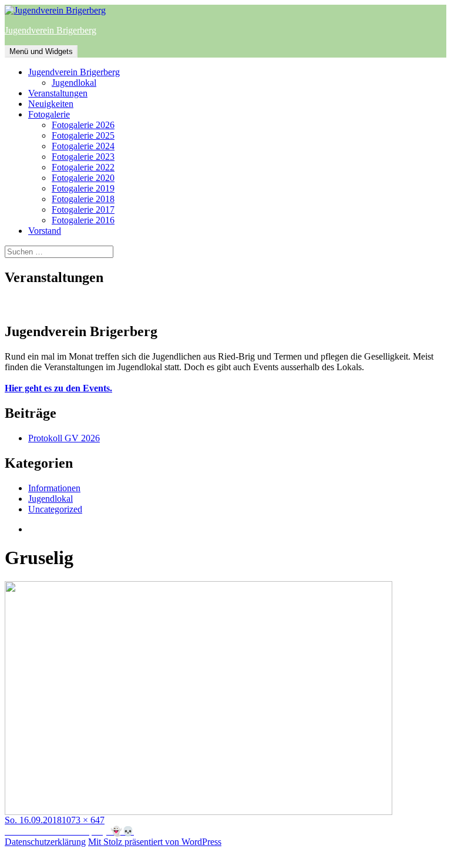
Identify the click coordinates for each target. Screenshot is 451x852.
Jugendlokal (74, 83)
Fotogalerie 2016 (83, 220)
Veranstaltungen (57, 93)
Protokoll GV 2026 (64, 438)
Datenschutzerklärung (45, 842)
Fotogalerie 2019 (83, 188)
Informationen (54, 488)
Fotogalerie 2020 (83, 178)
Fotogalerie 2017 (83, 209)
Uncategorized (55, 509)
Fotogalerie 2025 (83, 135)
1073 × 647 (83, 820)
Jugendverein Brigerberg (50, 30)
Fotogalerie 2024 (83, 146)
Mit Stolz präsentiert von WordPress (154, 842)
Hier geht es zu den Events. (58, 388)
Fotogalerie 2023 (83, 157)
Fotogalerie (49, 114)
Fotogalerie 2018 (83, 199)
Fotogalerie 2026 (83, 125)
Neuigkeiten (50, 104)
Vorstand (44, 231)
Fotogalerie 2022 (83, 167)
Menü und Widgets (41, 51)
